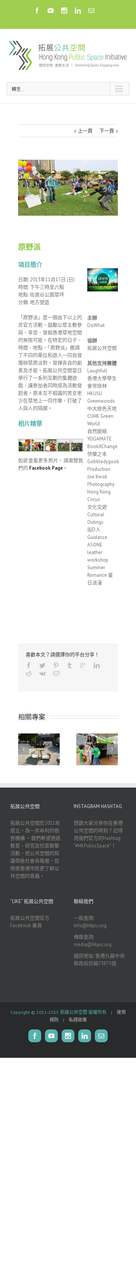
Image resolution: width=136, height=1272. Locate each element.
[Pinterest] (56, 665)
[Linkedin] (78, 11)
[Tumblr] (69, 665)
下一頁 (106, 131)
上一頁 (85, 131)
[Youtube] (51, 11)
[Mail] (91, 11)
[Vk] (42, 673)
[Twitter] (42, 665)
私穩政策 (78, 1020)
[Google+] (83, 665)
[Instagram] (64, 11)
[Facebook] (37, 11)
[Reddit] (29, 673)
